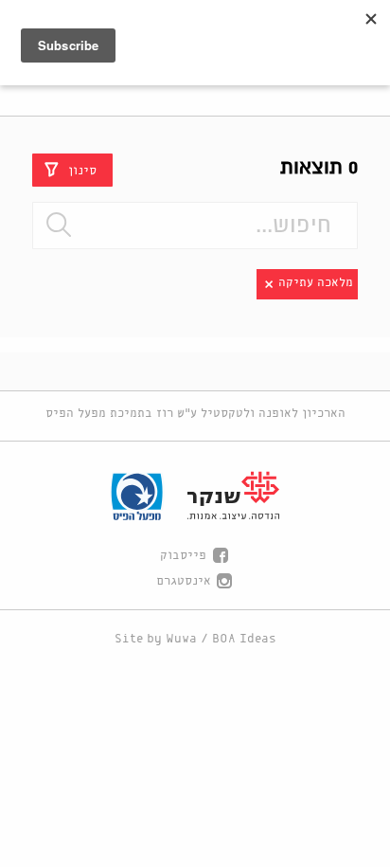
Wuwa (181, 639)
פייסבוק (183, 556)
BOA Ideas (244, 639)
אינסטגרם (183, 581)
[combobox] (194, 225)
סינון (82, 170)
